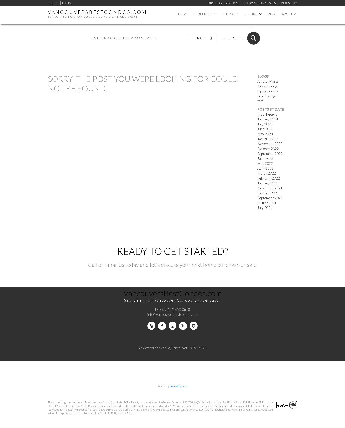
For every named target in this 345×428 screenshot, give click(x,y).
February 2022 (268, 178)
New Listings (267, 86)
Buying (228, 14)
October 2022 (268, 149)
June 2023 (265, 129)
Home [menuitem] (183, 14)
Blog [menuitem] (272, 14)
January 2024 (267, 119)
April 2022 (265, 168)
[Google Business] (194, 326)
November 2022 (269, 144)
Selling (251, 14)
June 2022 (265, 158)
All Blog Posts (267, 81)
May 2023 (265, 134)
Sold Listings (267, 96)
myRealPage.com (179, 386)
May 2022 (265, 163)
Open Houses (267, 91)
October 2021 (268, 193)
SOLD (257, 27)
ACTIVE (242, 27)
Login (66, 3)
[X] (183, 326)
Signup (53, 3)
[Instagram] (172, 326)
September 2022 (270, 154)
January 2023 (267, 139)
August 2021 (266, 203)
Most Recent (267, 114)
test (260, 101)
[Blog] (151, 326)
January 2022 (267, 183)
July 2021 (264, 208)
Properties (203, 14)
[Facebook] (162, 326)
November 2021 (269, 188)
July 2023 (264, 124)
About (287, 14)
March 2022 (266, 173)
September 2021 (270, 198)
